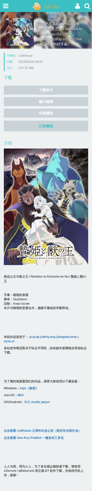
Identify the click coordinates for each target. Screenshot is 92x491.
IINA (21, 395)
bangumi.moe (67, 337)
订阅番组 (46, 126)
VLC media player (37, 402)
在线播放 (46, 113)
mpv (23, 388)
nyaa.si (9, 341)
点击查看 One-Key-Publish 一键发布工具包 (34, 438)
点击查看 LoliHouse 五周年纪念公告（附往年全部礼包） (42, 430)
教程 (32, 388)
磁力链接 (46, 101)
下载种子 (46, 90)
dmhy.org (48, 337)
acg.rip (34, 337)
